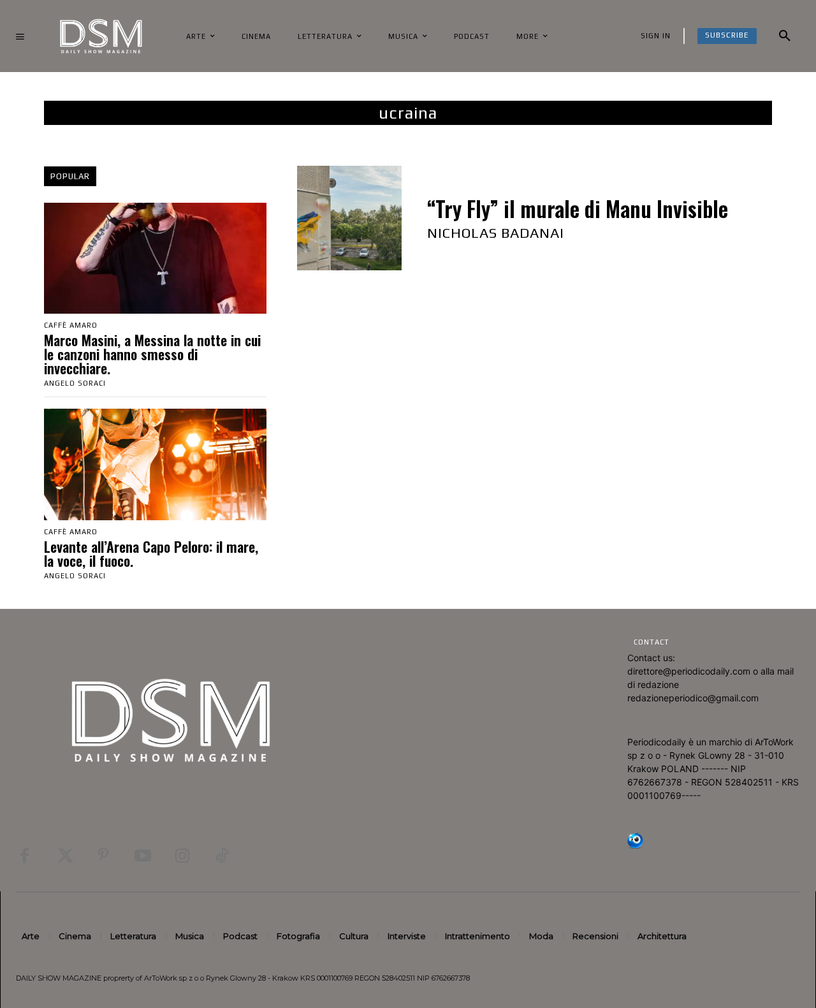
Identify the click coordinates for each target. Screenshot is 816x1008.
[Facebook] (24, 855)
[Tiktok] (222, 855)
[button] (784, 36)
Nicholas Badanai (495, 232)
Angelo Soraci (75, 383)
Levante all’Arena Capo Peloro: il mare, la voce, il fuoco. (151, 553)
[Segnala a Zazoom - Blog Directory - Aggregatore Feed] (635, 845)
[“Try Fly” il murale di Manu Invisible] (349, 218)
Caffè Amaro (71, 325)
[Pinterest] (103, 855)
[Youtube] (143, 855)
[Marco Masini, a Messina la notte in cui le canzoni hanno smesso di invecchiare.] (155, 258)
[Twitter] (63, 855)
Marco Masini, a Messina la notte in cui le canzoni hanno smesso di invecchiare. (152, 354)
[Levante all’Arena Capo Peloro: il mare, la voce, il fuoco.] (155, 464)
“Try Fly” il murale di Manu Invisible (577, 208)
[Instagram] (182, 855)
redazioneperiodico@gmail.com (693, 697)
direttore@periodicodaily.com (688, 671)
